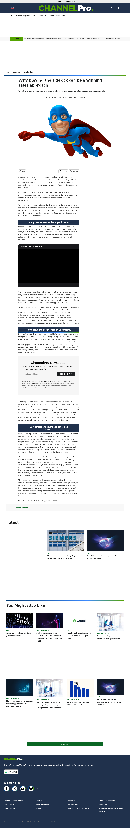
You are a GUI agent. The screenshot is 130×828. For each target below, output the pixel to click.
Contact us (71, 801)
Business (16, 72)
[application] (48, 266)
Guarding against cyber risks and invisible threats (42, 38)
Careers (38, 809)
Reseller (42, 16)
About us (39, 801)
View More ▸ (65, 744)
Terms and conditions (107, 801)
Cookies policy (72, 805)
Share (23, 171)
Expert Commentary (57, 16)
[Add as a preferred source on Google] (11, 771)
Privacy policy (9, 805)
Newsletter (75, 171)
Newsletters (103, 805)
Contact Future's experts (13, 801)
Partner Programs (23, 16)
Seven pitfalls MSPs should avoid (116, 38)
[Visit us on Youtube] (22, 788)
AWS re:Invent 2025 (94, 38)
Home (6, 72)
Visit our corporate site (83, 765)
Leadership (28, 72)
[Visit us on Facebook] (6, 788)
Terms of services (49, 381)
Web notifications (42, 805)
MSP (69, 16)
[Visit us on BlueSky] (30, 788)
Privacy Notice (37, 383)
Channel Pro (70, 1)
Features (82, 97)
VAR (34, 16)
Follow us (64, 171)
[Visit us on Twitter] (14, 788)
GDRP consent (9, 809)
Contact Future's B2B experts (78, 809)
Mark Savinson (53, 97)
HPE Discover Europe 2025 (74, 38)
